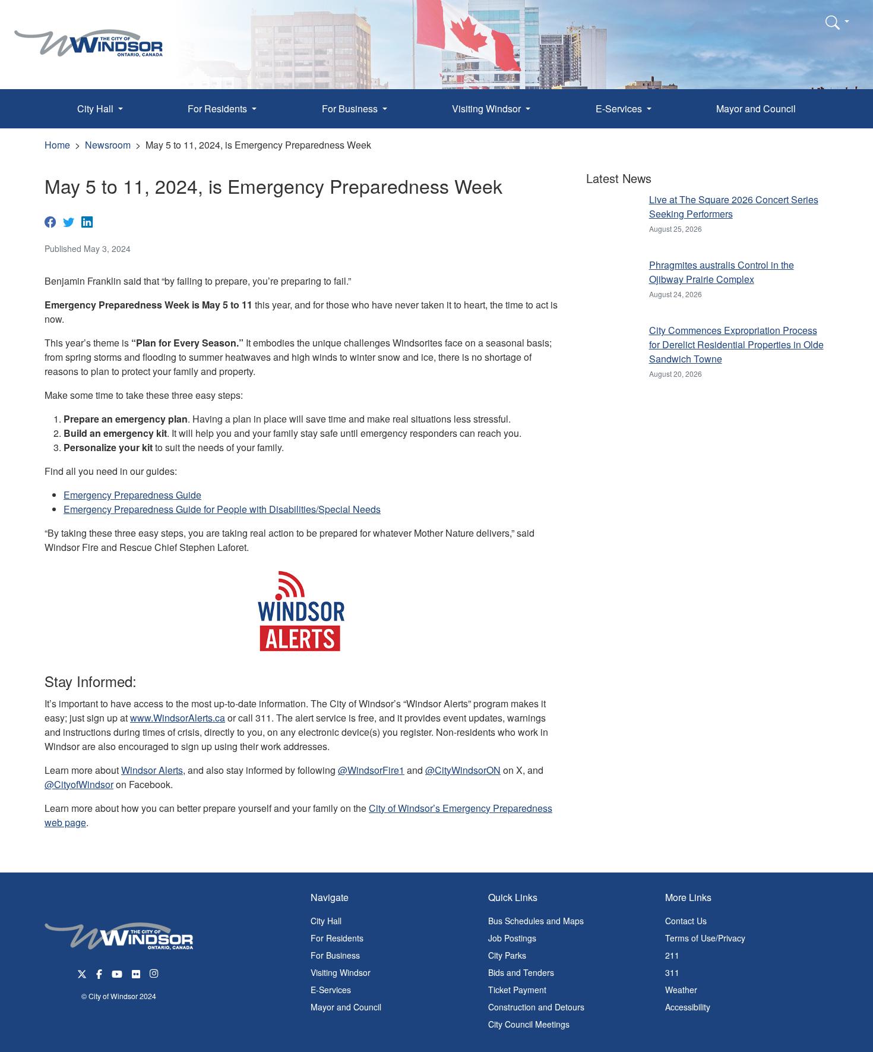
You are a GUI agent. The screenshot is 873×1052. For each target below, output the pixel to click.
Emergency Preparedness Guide (132, 495)
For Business (335, 955)
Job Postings (512, 938)
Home (57, 145)
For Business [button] (351, 108)
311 (672, 972)
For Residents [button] (218, 108)
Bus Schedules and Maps (536, 921)
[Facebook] (50, 221)
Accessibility (687, 1007)
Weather (681, 990)
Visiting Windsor (341, 972)
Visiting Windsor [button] (487, 108)
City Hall (326, 921)
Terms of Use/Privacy (705, 938)
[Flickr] (136, 972)
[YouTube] (117, 972)
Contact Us (686, 921)
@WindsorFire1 (371, 770)
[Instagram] (155, 972)
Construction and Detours (536, 1007)
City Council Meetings (529, 1024)
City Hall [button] (96, 108)
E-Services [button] (620, 108)
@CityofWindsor (79, 784)
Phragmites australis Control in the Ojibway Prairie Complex (721, 272)
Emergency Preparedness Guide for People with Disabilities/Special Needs (222, 509)
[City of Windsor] (88, 34)
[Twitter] (68, 221)
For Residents (337, 938)
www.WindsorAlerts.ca (177, 718)
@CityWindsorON (463, 770)
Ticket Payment (517, 990)
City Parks (507, 955)
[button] (837, 22)
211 (672, 955)
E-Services (331, 990)
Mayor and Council (756, 108)
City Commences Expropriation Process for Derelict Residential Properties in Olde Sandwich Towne (736, 344)
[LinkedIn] (87, 221)
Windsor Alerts (152, 770)
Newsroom (108, 145)
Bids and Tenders (521, 972)
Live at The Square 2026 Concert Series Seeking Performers (733, 207)
